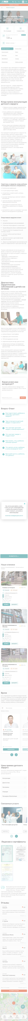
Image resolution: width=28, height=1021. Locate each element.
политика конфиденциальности (14, 515)
